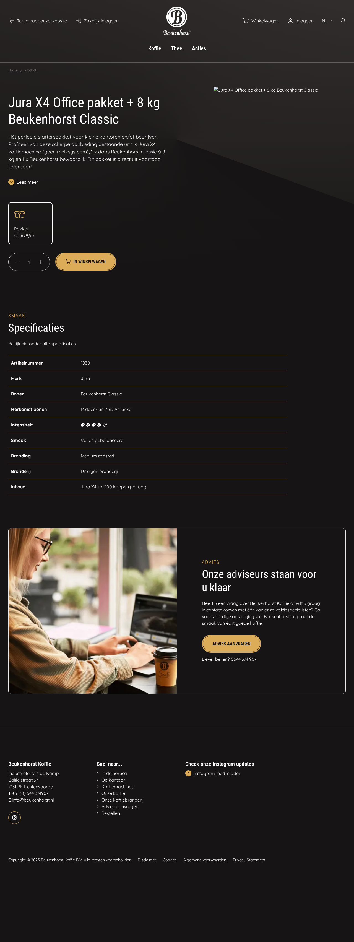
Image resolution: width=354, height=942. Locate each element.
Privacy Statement (249, 859)
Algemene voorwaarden (204, 859)
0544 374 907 (243, 659)
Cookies (170, 859)
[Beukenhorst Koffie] (177, 21)
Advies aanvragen (231, 643)
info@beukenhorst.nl (33, 800)
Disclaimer (147, 859)
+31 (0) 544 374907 (30, 793)
